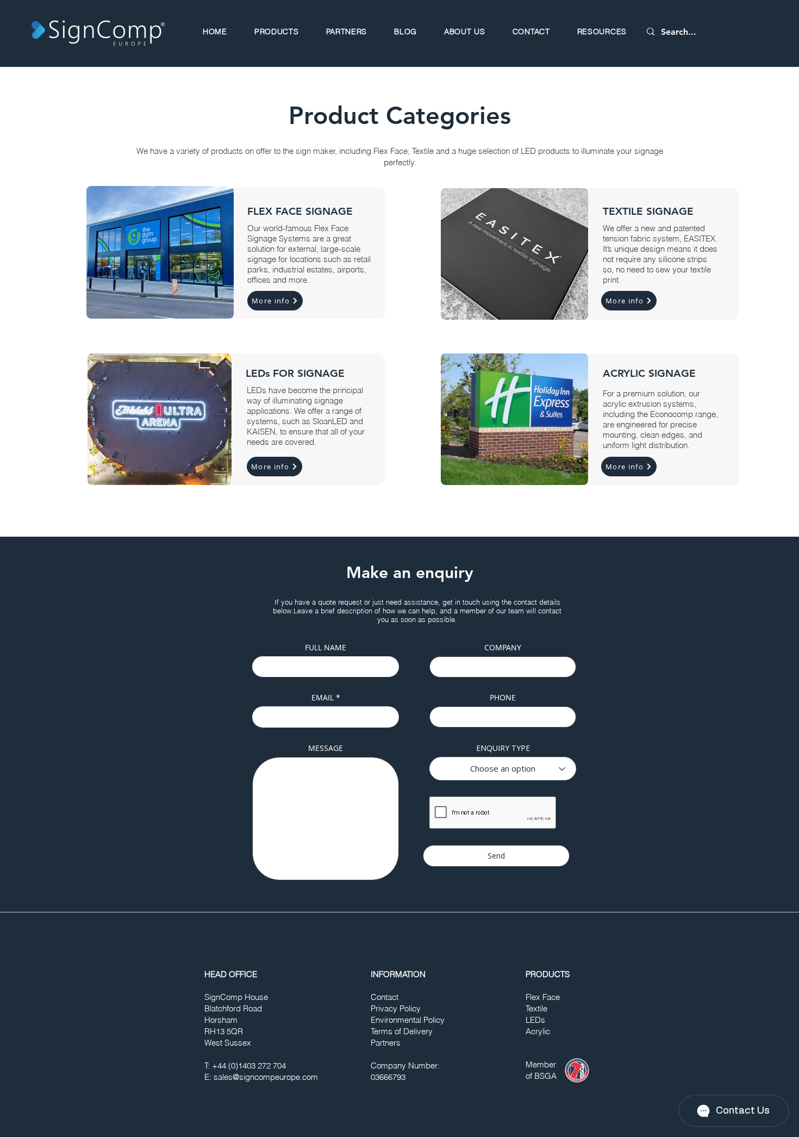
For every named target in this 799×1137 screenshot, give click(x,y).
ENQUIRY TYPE (503, 748)
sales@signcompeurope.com (266, 1077)
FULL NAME (325, 647)
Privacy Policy (396, 1008)
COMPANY (502, 647)
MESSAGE (325, 748)
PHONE (503, 697)
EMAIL (322, 697)
